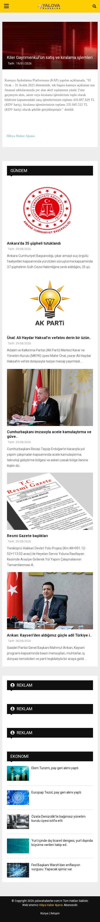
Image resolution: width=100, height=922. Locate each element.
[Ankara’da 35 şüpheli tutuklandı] (50, 208)
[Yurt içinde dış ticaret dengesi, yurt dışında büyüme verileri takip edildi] (18, 846)
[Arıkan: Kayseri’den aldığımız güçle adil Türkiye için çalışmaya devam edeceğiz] (50, 600)
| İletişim (54, 913)
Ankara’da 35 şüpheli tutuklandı (34, 243)
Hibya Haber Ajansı (51, 905)
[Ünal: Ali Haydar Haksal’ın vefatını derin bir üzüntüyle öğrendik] (50, 303)
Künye (44, 913)
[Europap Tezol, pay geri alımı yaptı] (18, 797)
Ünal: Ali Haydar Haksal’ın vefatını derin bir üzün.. (49, 338)
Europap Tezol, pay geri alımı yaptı (56, 792)
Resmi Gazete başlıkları (27, 536)
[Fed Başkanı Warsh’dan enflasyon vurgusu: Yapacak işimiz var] (18, 870)
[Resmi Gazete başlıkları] (50, 501)
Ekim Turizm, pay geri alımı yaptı (54, 768)
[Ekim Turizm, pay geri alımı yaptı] (18, 773)
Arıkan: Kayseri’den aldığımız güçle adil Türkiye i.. (49, 635)
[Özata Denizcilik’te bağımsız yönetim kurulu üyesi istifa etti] (18, 821)
